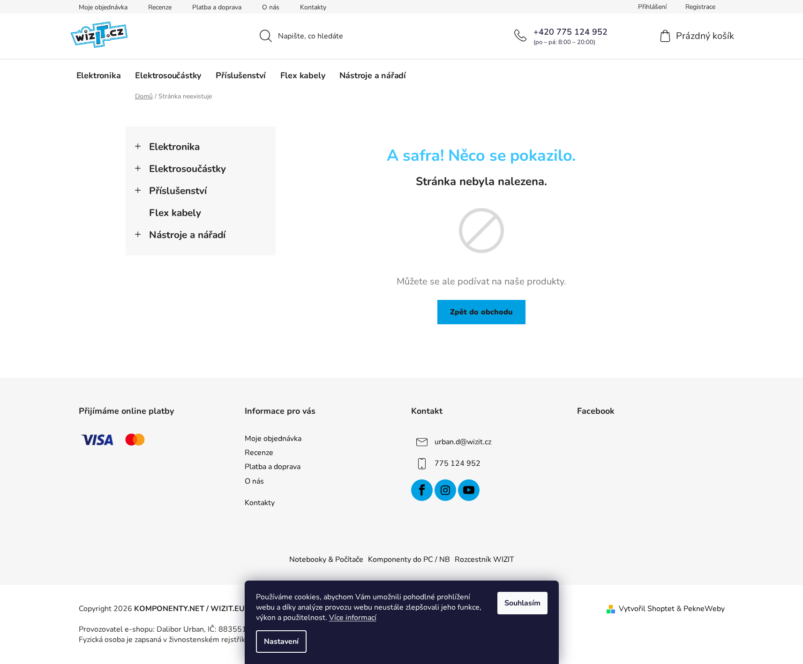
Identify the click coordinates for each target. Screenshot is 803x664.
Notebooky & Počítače (326, 559)
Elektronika (174, 146)
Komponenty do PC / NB (409, 559)
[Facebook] (422, 490)
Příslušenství (178, 190)
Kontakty (313, 7)
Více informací (352, 617)
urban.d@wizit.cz (463, 442)
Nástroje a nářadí (187, 234)
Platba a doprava (216, 7)
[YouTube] (469, 490)
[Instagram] (445, 490)
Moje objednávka (103, 7)
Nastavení (281, 641)
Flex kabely (175, 212)
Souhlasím (522, 603)
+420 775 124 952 (570, 31)
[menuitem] (98, 75)
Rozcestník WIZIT (484, 559)
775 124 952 (457, 463)
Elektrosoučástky (187, 168)
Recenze (160, 7)
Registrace (700, 6)
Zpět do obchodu (481, 312)
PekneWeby (704, 609)
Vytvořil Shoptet (647, 609)
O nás (270, 7)
